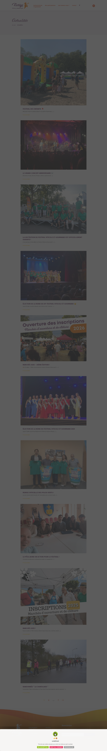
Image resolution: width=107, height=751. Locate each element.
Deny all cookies (56, 747)
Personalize (69, 747)
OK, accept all (43, 747)
